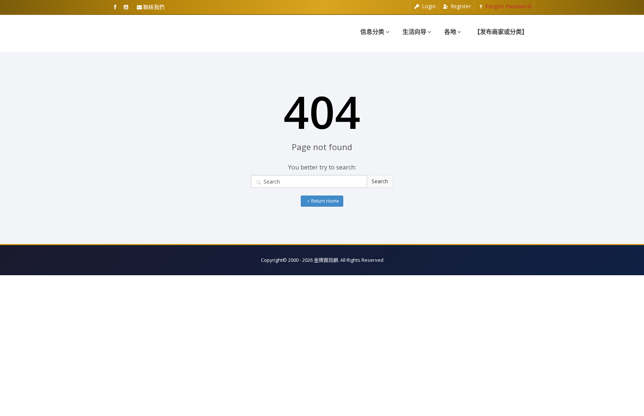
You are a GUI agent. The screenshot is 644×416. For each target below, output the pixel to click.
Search (380, 181)
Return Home (325, 201)
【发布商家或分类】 (501, 32)
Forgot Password (507, 6)
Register (460, 6)
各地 (450, 32)
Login (428, 6)
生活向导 (414, 32)
